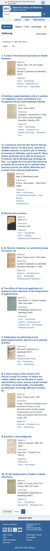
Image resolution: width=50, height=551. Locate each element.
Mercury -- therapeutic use (28, 84)
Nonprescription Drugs (26, 359)
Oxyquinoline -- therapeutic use (30, 505)
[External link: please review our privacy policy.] (5, 530)
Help (27, 20)
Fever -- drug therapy (25, 81)
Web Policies (7, 535)
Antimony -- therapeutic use (28, 273)
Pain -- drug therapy (25, 361)
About (18, 20)
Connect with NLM (10, 524)
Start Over (7, 27)
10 (14, 46)
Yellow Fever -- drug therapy (28, 86)
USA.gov (31, 548)
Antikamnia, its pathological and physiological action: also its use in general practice (24, 340)
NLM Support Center (34, 535)
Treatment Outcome (26, 328)
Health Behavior (22, 204)
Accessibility (31, 537)
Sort (5, 46)
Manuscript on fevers (15, 213)
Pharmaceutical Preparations (29, 238)
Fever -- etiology (24, 236)
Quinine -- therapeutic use (28, 130)
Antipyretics (23, 462)
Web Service (39, 20)
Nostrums (20, 201)
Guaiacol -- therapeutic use (29, 322)
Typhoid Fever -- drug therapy (30, 325)
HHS (25, 548)
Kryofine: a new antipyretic (18, 436)
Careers (29, 540)
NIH (21, 548)
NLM (16, 548)
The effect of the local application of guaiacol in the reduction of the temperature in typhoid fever (24, 291)
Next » (25, 42)
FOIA (4, 537)
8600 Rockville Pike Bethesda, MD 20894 (34, 529)
